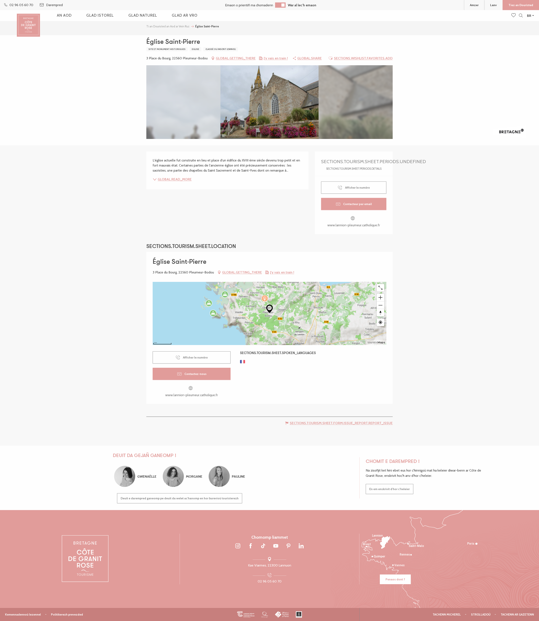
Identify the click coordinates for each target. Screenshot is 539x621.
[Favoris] (514, 15)
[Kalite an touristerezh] (265, 614)
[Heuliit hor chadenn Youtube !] (276, 546)
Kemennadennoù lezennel (23, 614)
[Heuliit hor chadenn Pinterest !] (288, 546)
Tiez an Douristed (520, 5)
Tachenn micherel (447, 614)
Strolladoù (481, 614)
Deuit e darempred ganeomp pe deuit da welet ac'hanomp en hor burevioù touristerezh (180, 498)
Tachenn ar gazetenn (517, 614)
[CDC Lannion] (246, 614)
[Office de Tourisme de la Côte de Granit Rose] (28, 21)
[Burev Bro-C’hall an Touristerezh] (282, 614)
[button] (521, 16)
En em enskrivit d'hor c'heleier (389, 489)
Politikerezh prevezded (67, 614)
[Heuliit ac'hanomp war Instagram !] (238, 546)
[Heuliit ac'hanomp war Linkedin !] (301, 546)
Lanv (493, 5)
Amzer (474, 5)
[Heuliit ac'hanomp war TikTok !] (263, 546)
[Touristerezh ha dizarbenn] (298, 614)
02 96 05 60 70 (270, 581)
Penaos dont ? (395, 579)
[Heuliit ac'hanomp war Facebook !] (250, 546)
